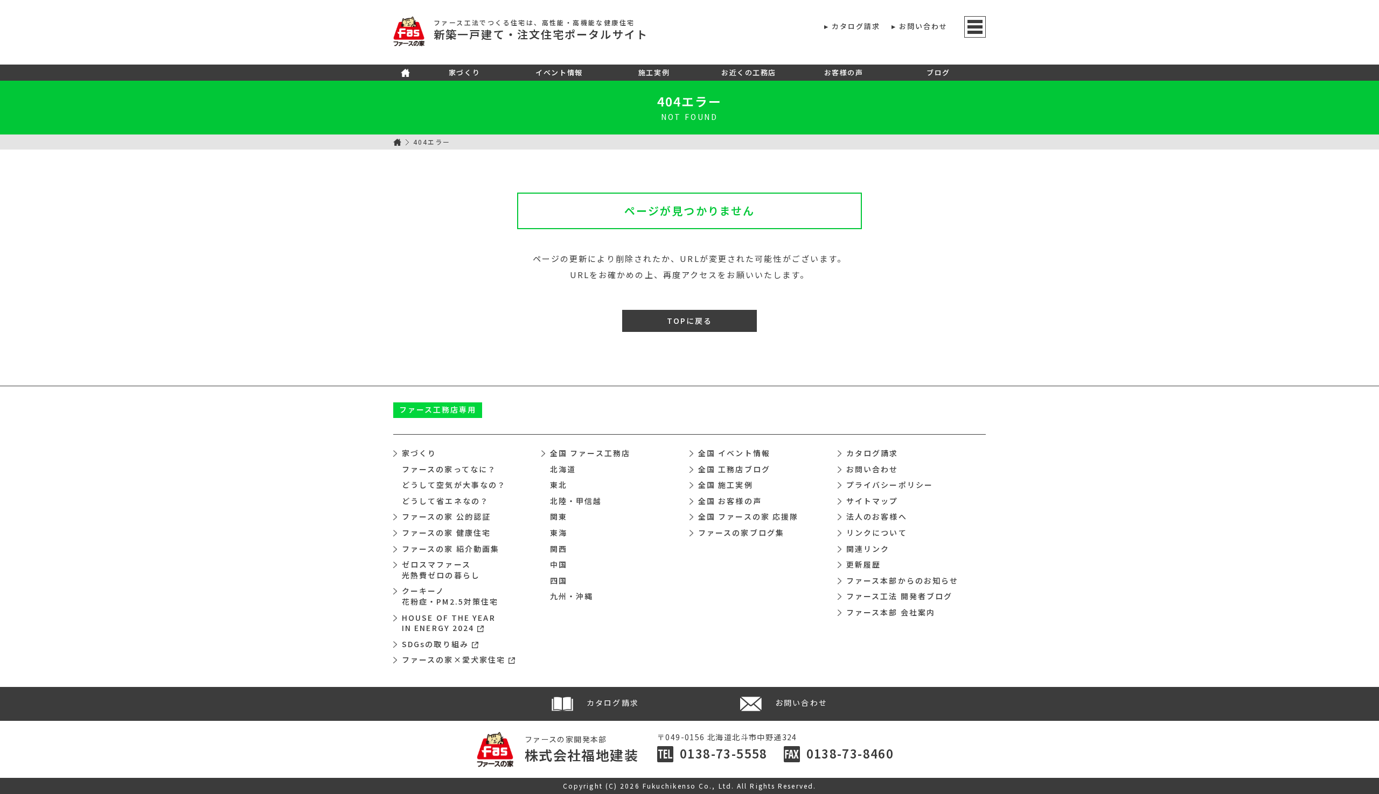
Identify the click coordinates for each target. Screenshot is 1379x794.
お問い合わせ (923, 26)
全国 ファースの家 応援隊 (748, 516)
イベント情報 (558, 72)
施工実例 (654, 72)
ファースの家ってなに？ (449, 469)
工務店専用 (438, 409)
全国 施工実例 (725, 484)
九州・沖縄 (572, 596)
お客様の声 (843, 72)
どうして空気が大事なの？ (454, 484)
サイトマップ (872, 500)
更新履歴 (863, 564)
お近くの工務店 (748, 72)
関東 (558, 516)
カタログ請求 (856, 26)
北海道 (563, 469)
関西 (558, 548)
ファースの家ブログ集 (741, 532)
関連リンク (868, 548)
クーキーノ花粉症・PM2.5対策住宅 (450, 596)
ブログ (938, 72)
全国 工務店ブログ (734, 469)
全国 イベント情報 (734, 453)
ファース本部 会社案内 (890, 612)
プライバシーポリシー (889, 484)
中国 (558, 564)
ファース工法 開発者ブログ (899, 596)
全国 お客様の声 (730, 500)
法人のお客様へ (876, 516)
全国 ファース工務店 (590, 453)
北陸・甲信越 (576, 500)
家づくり (464, 72)
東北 (558, 484)
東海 (558, 532)
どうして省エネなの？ (445, 500)
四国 (558, 580)
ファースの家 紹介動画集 (450, 548)
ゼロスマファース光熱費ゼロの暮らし (441, 569)
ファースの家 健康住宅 (446, 532)
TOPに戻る (690, 320)
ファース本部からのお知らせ (902, 580)
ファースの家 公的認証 (446, 516)
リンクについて (876, 532)
